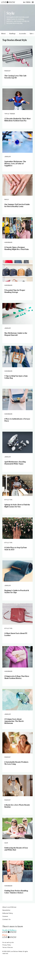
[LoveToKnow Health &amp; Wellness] (9, 930)
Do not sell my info (8, 942)
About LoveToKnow (9, 907)
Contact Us (6, 919)
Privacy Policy (6, 945)
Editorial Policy (7, 913)
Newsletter (6, 910)
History (3, 34)
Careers (5, 916)
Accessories (22, 34)
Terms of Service (7, 947)
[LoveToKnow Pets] (9, 936)
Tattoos (32, 34)
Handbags (12, 34)
